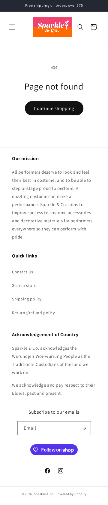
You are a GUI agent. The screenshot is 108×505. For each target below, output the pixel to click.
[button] (12, 27)
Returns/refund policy (33, 312)
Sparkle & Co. (44, 494)
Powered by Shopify (71, 494)
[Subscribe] (84, 428)
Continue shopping (54, 108)
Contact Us (22, 272)
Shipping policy (27, 299)
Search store (24, 285)
